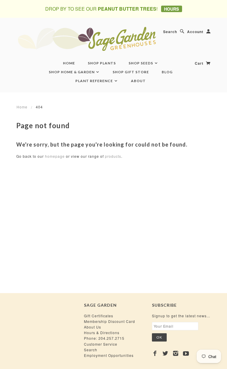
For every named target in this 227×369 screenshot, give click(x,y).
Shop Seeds (141, 63)
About (138, 81)
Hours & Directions (101, 332)
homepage (55, 156)
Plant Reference (94, 81)
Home (69, 63)
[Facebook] (155, 353)
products (113, 156)
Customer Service (100, 344)
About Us (92, 326)
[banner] (113, 39)
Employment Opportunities (109, 355)
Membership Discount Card (109, 321)
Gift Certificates (98, 315)
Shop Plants (102, 63)
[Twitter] (165, 353)
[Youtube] (186, 353)
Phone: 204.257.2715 (104, 338)
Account (195, 31)
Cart (200, 63)
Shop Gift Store (131, 72)
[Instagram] (176, 353)
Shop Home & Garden (72, 72)
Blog (167, 72)
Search (170, 31)
